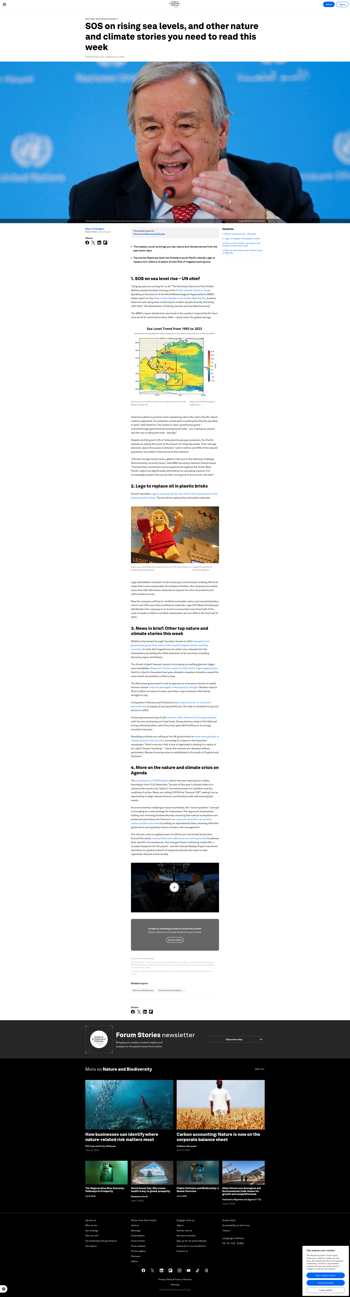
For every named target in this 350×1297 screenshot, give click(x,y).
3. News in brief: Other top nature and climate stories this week (241, 244)
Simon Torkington (94, 229)
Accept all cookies (325, 1283)
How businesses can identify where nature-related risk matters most (121, 1137)
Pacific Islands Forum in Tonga (193, 290)
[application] (175, 887)
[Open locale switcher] (3, 1288)
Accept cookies (175, 940)
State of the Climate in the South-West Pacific (180, 298)
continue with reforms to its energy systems (191, 717)
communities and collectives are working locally (179, 838)
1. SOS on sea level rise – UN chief (239, 234)
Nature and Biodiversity (101, 19)
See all (260, 1069)
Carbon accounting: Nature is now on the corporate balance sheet (218, 1137)
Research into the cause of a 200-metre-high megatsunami (183, 668)
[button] (175, 887)
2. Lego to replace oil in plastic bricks (241, 238)
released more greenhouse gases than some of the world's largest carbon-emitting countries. (170, 645)
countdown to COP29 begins (152, 780)
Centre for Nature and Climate (149, 234)
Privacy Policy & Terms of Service (175, 1279)
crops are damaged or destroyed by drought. (173, 687)
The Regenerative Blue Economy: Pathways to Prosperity (105, 1190)
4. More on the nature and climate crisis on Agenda (242, 251)
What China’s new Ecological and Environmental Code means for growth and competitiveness (241, 1191)
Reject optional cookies (326, 1275)
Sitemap (175, 1284)
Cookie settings (325, 1290)
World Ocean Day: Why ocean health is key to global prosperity (150, 1190)
